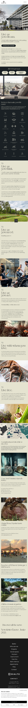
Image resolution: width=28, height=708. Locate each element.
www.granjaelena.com (6, 535)
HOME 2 (11, 73)
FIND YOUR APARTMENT (14, 19)
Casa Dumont (14, 656)
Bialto (14, 644)
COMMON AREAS (21, 73)
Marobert (14, 654)
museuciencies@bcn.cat (15, 615)
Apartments (14, 664)
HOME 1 (4, 73)
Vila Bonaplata (14, 652)
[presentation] (12, 98)
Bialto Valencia (14, 661)
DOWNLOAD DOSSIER (8, 45)
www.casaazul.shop (6, 493)
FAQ (14, 667)
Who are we (14, 646)
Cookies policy (23, 690)
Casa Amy (14, 659)
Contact (14, 669)
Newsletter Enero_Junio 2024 (13, 631)
